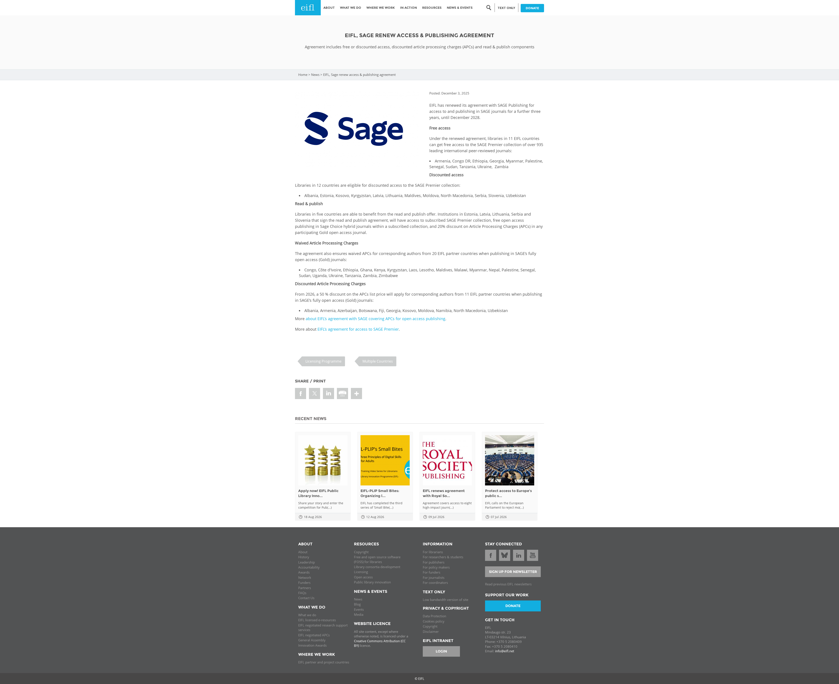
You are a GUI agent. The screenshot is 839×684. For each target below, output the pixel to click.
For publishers (433, 562)
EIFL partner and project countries (323, 662)
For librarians (433, 552)
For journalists (433, 577)
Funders (304, 582)
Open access (363, 577)
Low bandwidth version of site (445, 599)
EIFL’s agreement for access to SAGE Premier (358, 329)
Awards (304, 572)
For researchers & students (443, 557)
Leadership (306, 562)
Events (359, 609)
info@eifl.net (504, 651)
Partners (304, 588)
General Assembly (312, 640)
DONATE (532, 8)
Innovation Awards (312, 645)
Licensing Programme (323, 361)
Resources (432, 8)
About (329, 8)
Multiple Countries (377, 361)
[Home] (308, 7)
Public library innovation (372, 582)
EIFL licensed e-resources (317, 620)
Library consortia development (377, 567)
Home (302, 74)
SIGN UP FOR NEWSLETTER (513, 572)
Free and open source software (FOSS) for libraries (377, 559)
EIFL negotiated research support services (323, 627)
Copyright (361, 552)
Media (358, 614)
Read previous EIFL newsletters (508, 584)
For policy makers (436, 567)
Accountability (309, 567)
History (303, 557)
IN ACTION (408, 8)
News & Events (460, 8)
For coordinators (435, 582)
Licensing (361, 572)
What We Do (350, 8)
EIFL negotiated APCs (314, 635)
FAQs (302, 593)
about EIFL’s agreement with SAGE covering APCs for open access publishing (375, 318)
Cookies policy (433, 621)
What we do (307, 615)
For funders (431, 572)
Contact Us (306, 598)
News (315, 74)
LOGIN (441, 651)
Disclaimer (431, 631)
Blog (357, 604)
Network (304, 577)
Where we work (380, 8)
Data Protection (434, 616)
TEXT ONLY (506, 8)
